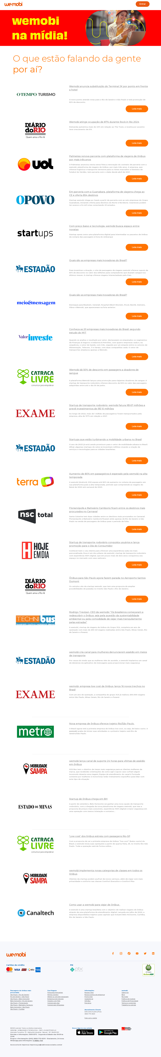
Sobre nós (125, 992)
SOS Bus (87, 1001)
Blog (58, 4)
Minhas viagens (52, 995)
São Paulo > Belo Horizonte (19, 999)
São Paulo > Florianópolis (19, 1003)
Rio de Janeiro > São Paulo (19, 997)
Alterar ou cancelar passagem (58, 997)
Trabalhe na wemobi (129, 1005)
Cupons (118, 4)
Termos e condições (129, 1003)
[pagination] (156, 4)
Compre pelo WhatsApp (55, 1005)
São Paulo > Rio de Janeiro (19, 995)
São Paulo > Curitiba (17, 1009)
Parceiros (88, 1003)
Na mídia (125, 997)
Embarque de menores (55, 999)
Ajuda (48, 4)
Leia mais (137, 109)
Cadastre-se (89, 999)
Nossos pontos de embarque (95, 995)
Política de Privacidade (130, 1001)
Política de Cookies (128, 999)
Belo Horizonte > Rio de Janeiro (21, 1001)
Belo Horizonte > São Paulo (19, 1007)
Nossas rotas (89, 992)
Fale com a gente (91, 1018)
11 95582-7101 (38, 1040)
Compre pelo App (53, 1003)
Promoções (89, 997)
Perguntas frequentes (55, 992)
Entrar (142, 4)
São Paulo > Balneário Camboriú (21, 1005)
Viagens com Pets (53, 1001)
